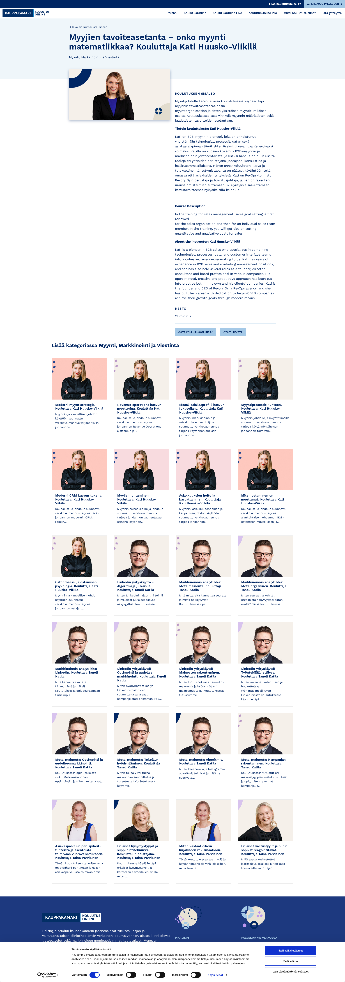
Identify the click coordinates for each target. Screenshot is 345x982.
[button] (196, 331)
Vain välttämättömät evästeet (291, 971)
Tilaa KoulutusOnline (283, 4)
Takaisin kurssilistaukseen (89, 27)
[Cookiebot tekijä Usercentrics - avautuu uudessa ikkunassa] (47, 975)
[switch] (131, 975)
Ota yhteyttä (232, 332)
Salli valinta (290, 961)
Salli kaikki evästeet (290, 950)
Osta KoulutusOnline (194, 332)
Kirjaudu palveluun (325, 3)
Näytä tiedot (215, 974)
